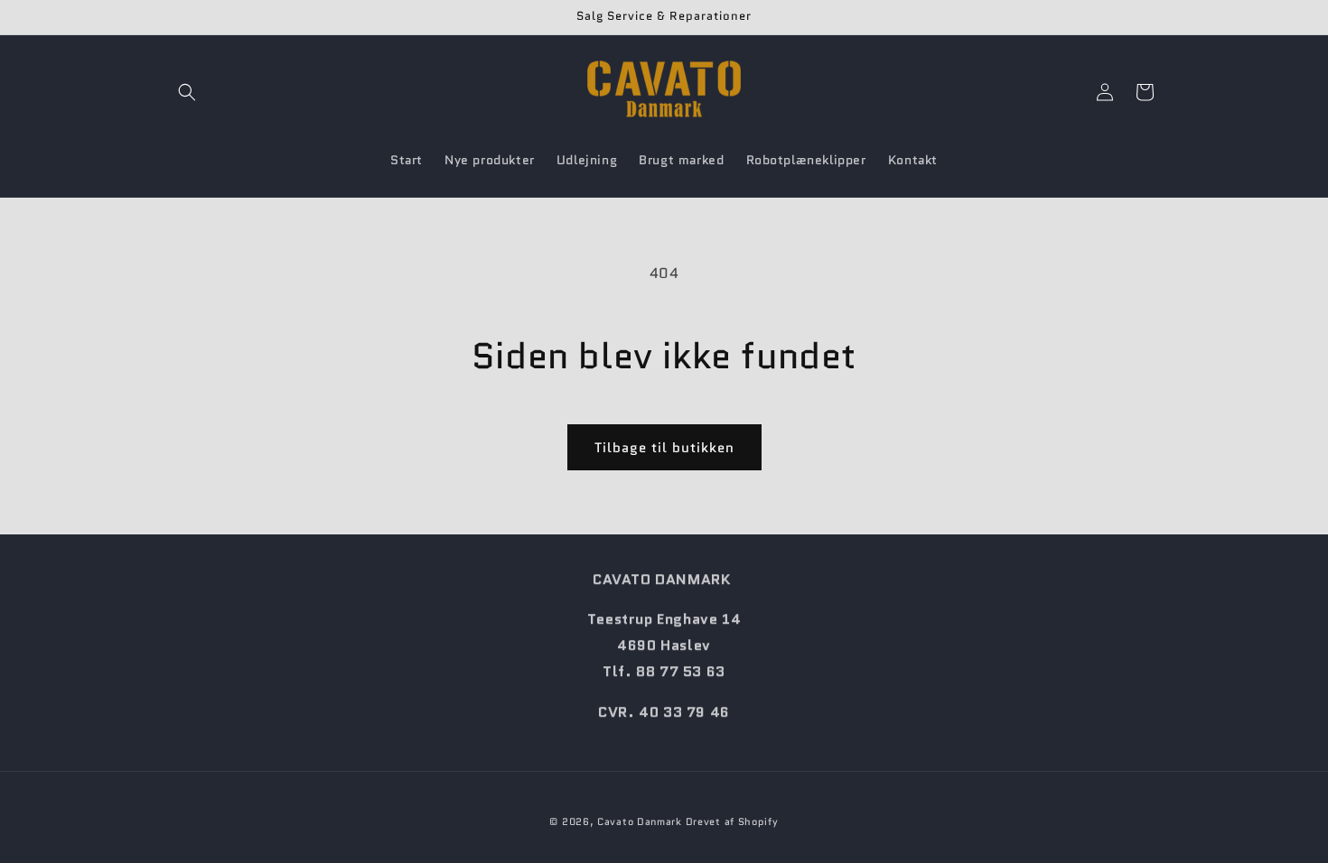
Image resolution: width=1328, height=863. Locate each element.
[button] (187, 92)
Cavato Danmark (639, 821)
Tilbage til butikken (664, 448)
